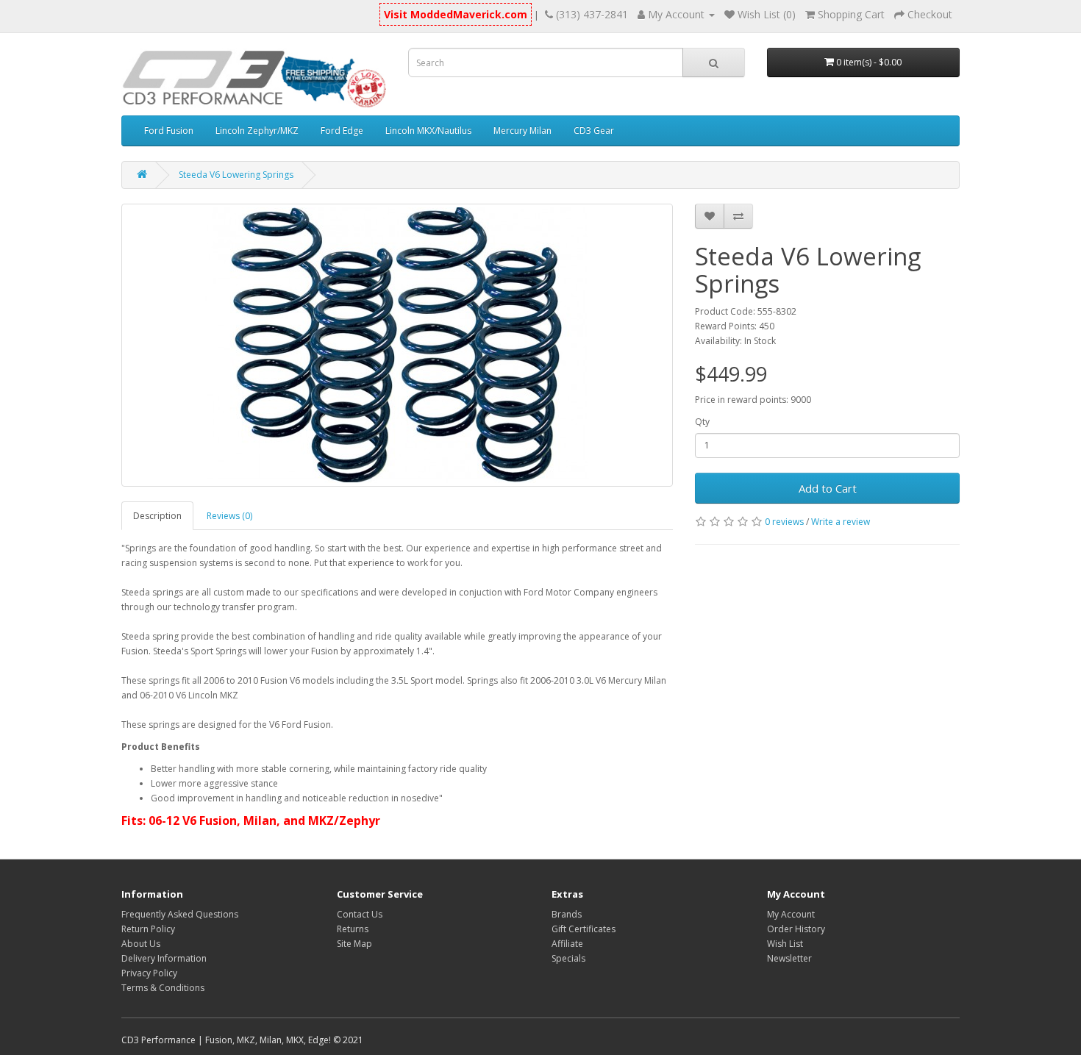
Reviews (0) (229, 515)
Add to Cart (828, 488)
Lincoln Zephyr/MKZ (257, 130)
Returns (352, 929)
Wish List (785, 943)
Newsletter (789, 958)
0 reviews (784, 521)
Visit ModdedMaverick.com (455, 14)
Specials (568, 958)
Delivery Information (164, 958)
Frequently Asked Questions (179, 914)
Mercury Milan (522, 130)
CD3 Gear (594, 130)
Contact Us (359, 914)
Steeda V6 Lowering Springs (236, 174)
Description (157, 515)
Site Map (354, 943)
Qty (702, 421)
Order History (796, 929)
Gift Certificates (584, 929)
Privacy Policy (149, 973)
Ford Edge (342, 130)
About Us (140, 943)
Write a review (840, 521)
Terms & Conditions (162, 987)
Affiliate (567, 943)
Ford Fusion (168, 130)
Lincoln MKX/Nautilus (428, 130)
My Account (791, 914)
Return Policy (148, 929)
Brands (567, 914)
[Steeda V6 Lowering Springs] (397, 345)
